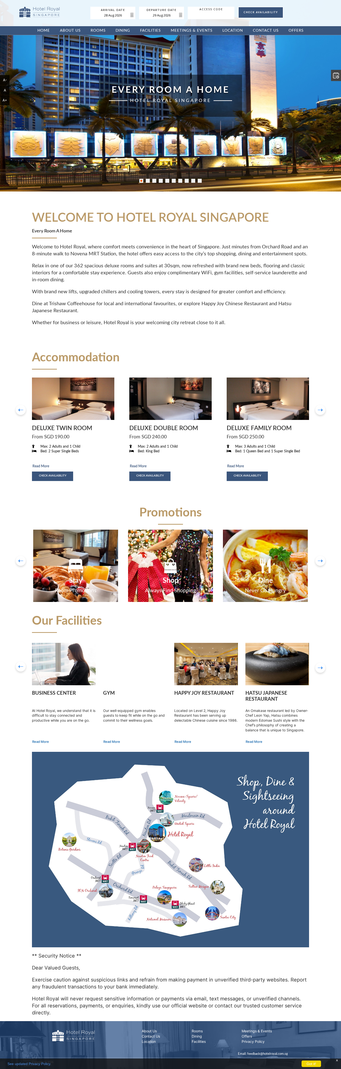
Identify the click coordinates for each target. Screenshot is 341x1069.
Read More (40, 466)
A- (5, 80)
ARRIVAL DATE (113, 10)
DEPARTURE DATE (161, 10)
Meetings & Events (191, 30)
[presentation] (21, 410)
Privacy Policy (253, 1041)
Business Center (54, 693)
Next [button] (320, 668)
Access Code (211, 9)
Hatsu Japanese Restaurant (266, 696)
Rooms (98, 30)
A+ (4, 100)
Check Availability (52, 475)
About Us (70, 30)
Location (232, 30)
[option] (75, 566)
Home (43, 30)
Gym (109, 693)
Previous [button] (21, 667)
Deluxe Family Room (259, 428)
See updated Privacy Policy (28, 1064)
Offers (296, 30)
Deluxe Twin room (62, 428)
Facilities (150, 30)
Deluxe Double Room (163, 428)
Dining (123, 30)
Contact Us (266, 30)
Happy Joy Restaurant (204, 693)
